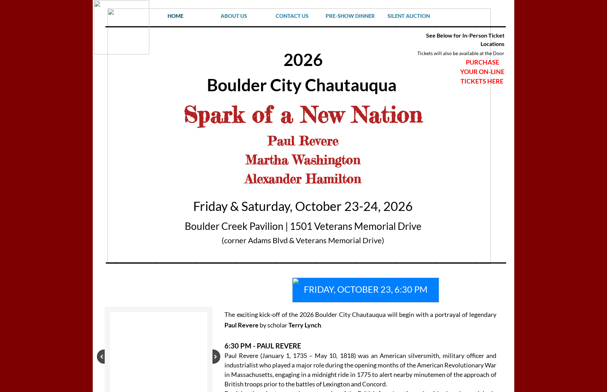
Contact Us (292, 16)
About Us (234, 16)
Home (175, 16)
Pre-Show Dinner (350, 16)
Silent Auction (408, 16)
